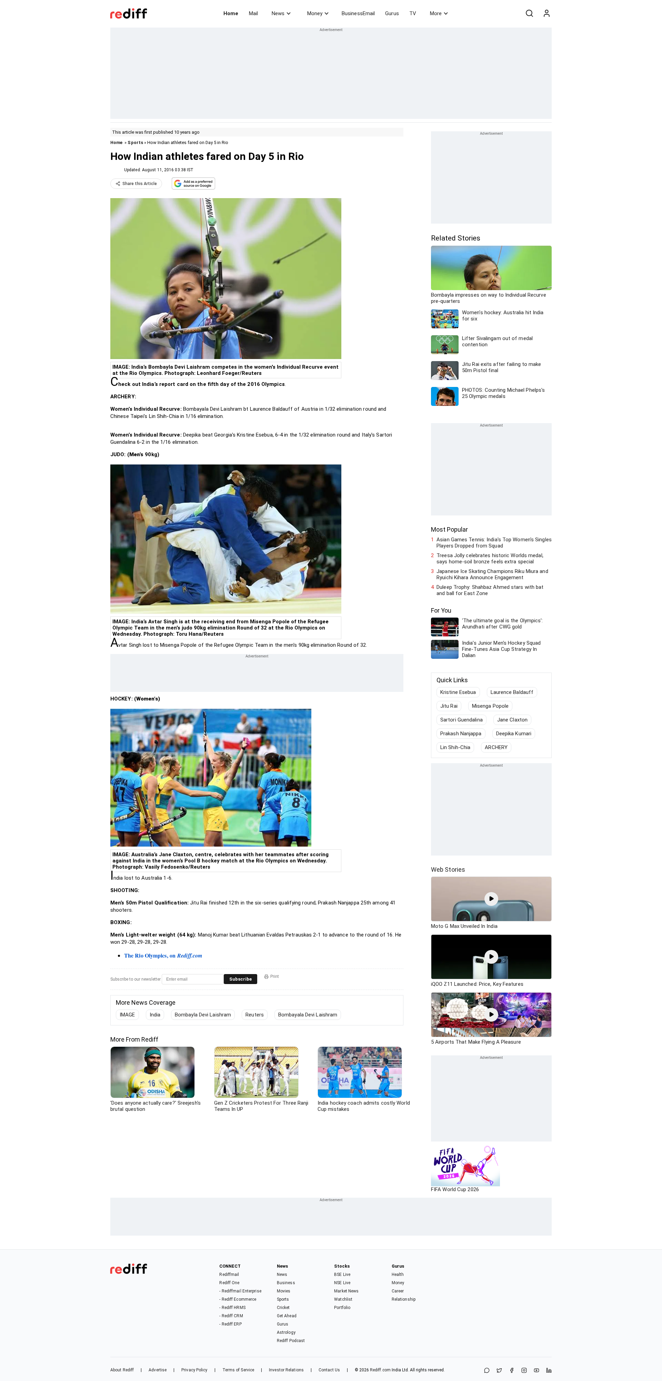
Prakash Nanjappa (461, 733)
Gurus (392, 13)
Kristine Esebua (458, 692)
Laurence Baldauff (512, 692)
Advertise (158, 1370)
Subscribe (240, 979)
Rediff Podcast (291, 1340)
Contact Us (329, 1370)
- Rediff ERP (230, 1324)
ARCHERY (496, 747)
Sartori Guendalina (461, 720)
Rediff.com (380, 1370)
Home (230, 13)
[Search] (529, 13)
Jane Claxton (512, 720)
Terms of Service (238, 1370)
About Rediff (122, 1370)
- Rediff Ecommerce (237, 1299)
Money (314, 13)
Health (398, 1274)
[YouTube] (536, 1371)
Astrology (286, 1332)
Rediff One (229, 1282)
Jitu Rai (449, 706)
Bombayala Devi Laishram (307, 1015)
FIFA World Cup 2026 (455, 1189)
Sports (135, 142)
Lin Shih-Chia (455, 747)
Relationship (403, 1299)
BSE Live (342, 1274)
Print (274, 976)
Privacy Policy (194, 1370)
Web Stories (448, 869)
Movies (284, 1291)
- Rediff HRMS (232, 1307)
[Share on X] (499, 1371)
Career (398, 1291)
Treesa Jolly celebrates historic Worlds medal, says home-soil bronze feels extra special (490, 558)
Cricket (283, 1307)
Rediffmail (229, 1274)
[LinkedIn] (549, 1371)
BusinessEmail (358, 13)
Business (286, 1282)
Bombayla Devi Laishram (203, 1015)
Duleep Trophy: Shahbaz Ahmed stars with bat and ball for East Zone (490, 590)
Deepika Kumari (513, 733)
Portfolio (342, 1307)
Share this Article (139, 183)
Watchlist (343, 1299)
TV (412, 13)
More (436, 13)
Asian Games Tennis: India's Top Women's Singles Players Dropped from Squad (494, 542)
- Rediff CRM (231, 1315)
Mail (253, 13)
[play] (491, 899)
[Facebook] (511, 1371)
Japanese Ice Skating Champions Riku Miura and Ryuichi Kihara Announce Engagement (492, 574)
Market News (346, 1291)
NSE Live (342, 1282)
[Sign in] (546, 13)
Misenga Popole (490, 706)
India (155, 1015)
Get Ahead (287, 1315)
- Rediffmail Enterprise (240, 1291)
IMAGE (127, 1015)
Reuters (254, 1015)
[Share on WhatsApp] (487, 1371)
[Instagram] (524, 1371)
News (278, 13)
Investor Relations (286, 1370)
